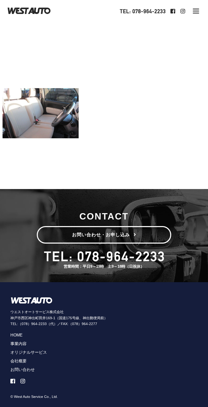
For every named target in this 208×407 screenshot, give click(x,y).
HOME (16, 335)
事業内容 (18, 344)
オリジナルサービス (28, 352)
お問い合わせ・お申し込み (101, 234)
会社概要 (18, 361)
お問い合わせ (22, 369)
